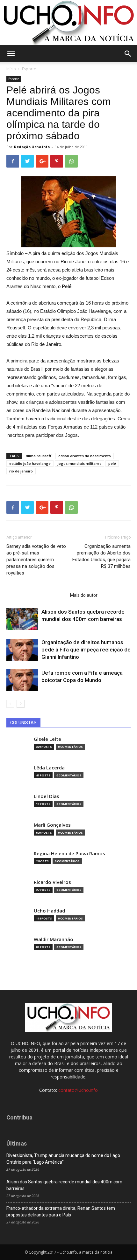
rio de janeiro (21, 471)
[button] (128, 53)
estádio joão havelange (30, 463)
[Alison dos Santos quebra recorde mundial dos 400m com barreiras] (22, 619)
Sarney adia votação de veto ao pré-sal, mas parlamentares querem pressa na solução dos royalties (36, 559)
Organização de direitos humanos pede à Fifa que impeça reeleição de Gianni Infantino (86, 649)
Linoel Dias (46, 796)
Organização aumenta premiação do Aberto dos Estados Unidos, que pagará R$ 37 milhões (101, 556)
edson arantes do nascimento (84, 455)
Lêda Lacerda (49, 768)
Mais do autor (83, 595)
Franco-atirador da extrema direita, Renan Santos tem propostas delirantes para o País (60, 1211)
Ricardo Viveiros (52, 882)
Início (11, 69)
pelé (112, 463)
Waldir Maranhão (53, 939)
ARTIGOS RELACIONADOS (36, 595)
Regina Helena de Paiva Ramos (69, 853)
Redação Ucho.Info (32, 146)
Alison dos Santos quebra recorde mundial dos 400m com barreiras (64, 1185)
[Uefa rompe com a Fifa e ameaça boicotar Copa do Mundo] (22, 680)
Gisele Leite (47, 739)
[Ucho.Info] (68, 22)
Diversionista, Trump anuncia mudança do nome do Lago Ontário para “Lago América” (63, 1159)
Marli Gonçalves (52, 825)
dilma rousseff (38, 455)
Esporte (29, 69)
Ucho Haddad (49, 911)
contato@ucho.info (78, 1090)
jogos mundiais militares (79, 463)
